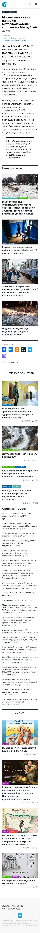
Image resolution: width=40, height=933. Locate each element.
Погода (16, 450)
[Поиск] (30, 4)
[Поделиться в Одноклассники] (17, 349)
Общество (7, 405)
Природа (23, 198)
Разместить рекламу (11, 909)
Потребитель (8, 467)
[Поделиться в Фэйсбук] (4, 349)
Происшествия (9, 12)
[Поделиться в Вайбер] (4, 356)
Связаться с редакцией (12, 906)
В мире (17, 486)
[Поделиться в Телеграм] (30, 349)
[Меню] (36, 4)
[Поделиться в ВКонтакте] (11, 349)
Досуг (5, 744)
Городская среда (10, 198)
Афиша (13, 831)
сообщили (28, 152)
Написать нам (13, 362)
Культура (6, 877)
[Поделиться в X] (23, 349)
